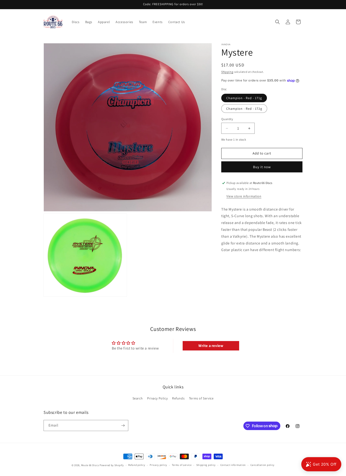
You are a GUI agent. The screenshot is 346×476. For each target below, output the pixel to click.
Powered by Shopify (112, 465)
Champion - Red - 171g (244, 98)
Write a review (210, 345)
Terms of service (182, 465)
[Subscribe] (123, 425)
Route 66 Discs (90, 465)
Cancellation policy (262, 465)
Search (138, 398)
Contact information (233, 465)
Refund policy (136, 465)
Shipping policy (206, 465)
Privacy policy (158, 465)
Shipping (227, 71)
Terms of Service (201, 398)
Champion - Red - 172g (244, 108)
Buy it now (262, 167)
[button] (277, 22)
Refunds (178, 398)
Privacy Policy (157, 398)
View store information (243, 196)
